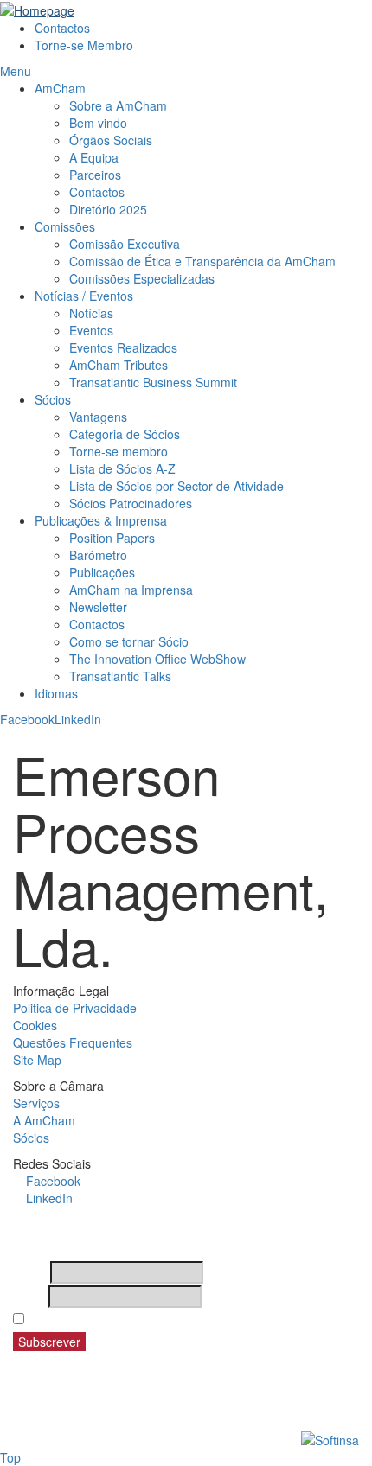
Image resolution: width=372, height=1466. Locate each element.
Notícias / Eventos (84, 295)
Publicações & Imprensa (101, 520)
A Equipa (94, 157)
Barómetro (98, 555)
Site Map (37, 1059)
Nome (30, 1272)
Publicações (102, 572)
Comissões (65, 226)
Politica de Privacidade (75, 1008)
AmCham (60, 88)
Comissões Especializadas (142, 278)
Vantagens (98, 416)
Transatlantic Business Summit (153, 382)
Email (29, 1296)
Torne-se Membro (84, 45)
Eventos (91, 330)
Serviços (36, 1103)
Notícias (91, 313)
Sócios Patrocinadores (130, 503)
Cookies (35, 1025)
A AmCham (44, 1120)
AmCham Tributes (118, 364)
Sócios (53, 399)
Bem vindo (98, 122)
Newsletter (98, 606)
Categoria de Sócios (124, 434)
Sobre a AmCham (118, 105)
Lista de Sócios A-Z (122, 468)
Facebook (27, 719)
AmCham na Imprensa (131, 589)
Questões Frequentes (72, 1042)
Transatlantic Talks (120, 676)
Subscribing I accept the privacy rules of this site (171, 1319)
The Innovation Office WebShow (157, 658)
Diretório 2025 (108, 209)
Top (10, 1457)
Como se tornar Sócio (129, 641)
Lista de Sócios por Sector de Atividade (176, 485)
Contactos (62, 27)
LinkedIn (78, 719)
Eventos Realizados (123, 347)
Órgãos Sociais (110, 140)
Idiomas (56, 693)
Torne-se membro (118, 451)
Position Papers (112, 537)
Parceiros (95, 174)
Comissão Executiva (124, 243)
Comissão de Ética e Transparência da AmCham (202, 261)
